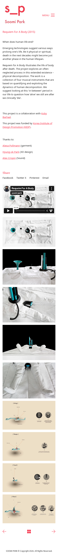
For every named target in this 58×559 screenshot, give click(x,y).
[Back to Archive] (29, 531)
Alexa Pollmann (11, 145)
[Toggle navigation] (48, 15)
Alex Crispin (9, 158)
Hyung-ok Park (11, 151)
